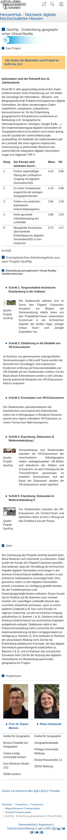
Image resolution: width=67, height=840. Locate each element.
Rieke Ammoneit (50, 724)
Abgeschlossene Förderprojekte (22, 808)
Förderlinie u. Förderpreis (29, 804)
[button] (44, 4)
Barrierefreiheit (28, 824)
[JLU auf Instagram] (54, 828)
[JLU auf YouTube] (37, 832)
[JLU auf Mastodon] (32, 832)
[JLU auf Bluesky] (63, 828)
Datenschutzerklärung (20, 828)
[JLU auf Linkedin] (59, 828)
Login (40, 828)
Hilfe (48, 828)
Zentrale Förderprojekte (18, 812)
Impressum (45, 824)
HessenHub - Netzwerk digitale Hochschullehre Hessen (28, 16)
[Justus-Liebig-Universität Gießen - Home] (16, 5)
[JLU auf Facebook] (41, 832)
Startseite (7, 804)
